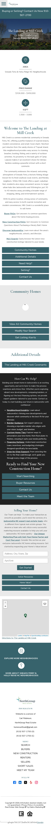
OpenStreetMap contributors (39, 635)
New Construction (25, 753)
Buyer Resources (25, 483)
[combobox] (25, 553)
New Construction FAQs (14, 222)
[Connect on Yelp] (30, 783)
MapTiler (27, 635)
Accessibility (38, 805)
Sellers (25, 761)
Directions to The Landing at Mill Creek (19, 638)
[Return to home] (25, 700)
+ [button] (5, 602)
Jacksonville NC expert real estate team (23, 521)
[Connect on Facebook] (14, 783)
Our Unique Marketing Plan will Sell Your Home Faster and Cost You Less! (25, 536)
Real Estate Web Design (15, 807)
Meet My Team (25, 770)
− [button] (5, 606)
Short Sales (25, 765)
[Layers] (45, 603)
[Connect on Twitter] (25, 783)
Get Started (26, 567)
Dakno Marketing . (37, 807)
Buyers (25, 749)
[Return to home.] (21, 4)
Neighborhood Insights (18, 410)
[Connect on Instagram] (36, 783)
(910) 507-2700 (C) (25, 735)
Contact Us (25, 489)
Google (40, 822)
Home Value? (25, 582)
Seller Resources (25, 576)
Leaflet (20, 635)
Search (25, 745)
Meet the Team (25, 496)
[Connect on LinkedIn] (20, 783)
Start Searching (25, 476)
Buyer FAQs (9, 213)
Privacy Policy (27, 805)
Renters (25, 757)
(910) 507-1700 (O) (25, 731)
